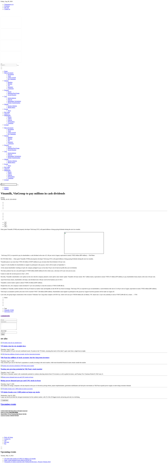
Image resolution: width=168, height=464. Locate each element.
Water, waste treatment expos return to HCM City (17, 460)
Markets (10, 84)
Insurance (10, 87)
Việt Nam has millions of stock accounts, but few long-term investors (25, 357)
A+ (5, 226)
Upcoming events (8, 404)
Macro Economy (8, 73)
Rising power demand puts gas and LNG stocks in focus (21, 381)
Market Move (11, 107)
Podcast (10, 120)
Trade (9, 76)
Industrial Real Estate (13, 93)
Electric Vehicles (12, 106)
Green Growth (12, 77)
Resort (9, 91)
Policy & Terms (8, 437)
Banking (10, 82)
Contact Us (7, 439)
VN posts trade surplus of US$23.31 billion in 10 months (20, 458)
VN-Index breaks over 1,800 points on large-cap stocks (20, 392)
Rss (5, 443)
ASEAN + (7, 114)
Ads (5, 440)
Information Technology (14, 101)
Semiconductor (12, 98)
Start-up (10, 99)
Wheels (6, 104)
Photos (9, 117)
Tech (5, 96)
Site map (6, 7)
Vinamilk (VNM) (9, 310)
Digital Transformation (14, 103)
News (9, 110)
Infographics (11, 121)
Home (6, 71)
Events (6, 109)
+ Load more (4, 400)
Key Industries (12, 79)
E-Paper (6, 125)
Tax (9, 85)
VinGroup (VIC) (8, 311)
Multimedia (7, 115)
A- (5, 222)
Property (6, 90)
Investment (11, 74)
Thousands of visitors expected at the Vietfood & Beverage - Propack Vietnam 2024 (27, 462)
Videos (10, 118)
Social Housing (12, 95)
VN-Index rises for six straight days (13, 346)
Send (2, 334)
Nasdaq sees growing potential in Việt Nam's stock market (21, 369)
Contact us (7, 9)
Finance (6, 80)
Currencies (11, 88)
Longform (10, 123)
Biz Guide (7, 112)
